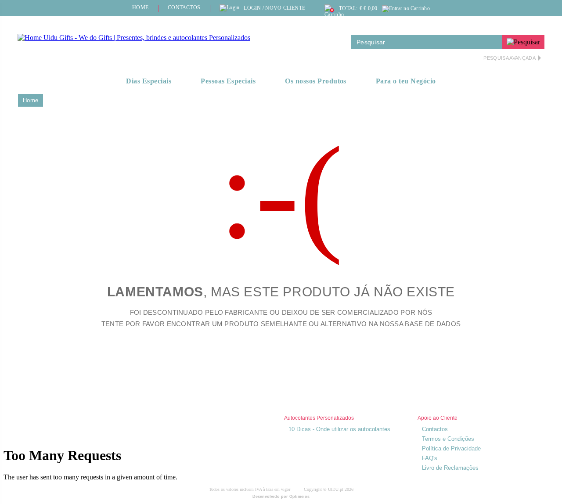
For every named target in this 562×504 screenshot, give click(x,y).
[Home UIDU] (134, 37)
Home (30, 100)
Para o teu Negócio (406, 81)
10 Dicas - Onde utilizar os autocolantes (339, 429)
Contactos (435, 429)
